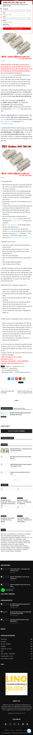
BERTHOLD (17, 535)
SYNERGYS (25, 549)
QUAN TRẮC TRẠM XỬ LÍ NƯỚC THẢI (22, 372)
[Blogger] (5, 724)
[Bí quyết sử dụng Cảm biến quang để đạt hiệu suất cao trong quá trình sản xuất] (5, 459)
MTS (13, 544)
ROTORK (3, 549)
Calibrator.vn (4, 368)
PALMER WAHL (18, 546)
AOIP (23, 534)
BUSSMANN (17, 537)
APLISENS (28, 534)
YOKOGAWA (17, 551)
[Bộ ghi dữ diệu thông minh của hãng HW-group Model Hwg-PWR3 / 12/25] (5, 614)
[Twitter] (23, 724)
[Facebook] (10, 724)
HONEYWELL (4, 542)
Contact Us (26, 730)
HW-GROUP (3, 416)
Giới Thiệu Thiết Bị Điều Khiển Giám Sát (10, 370)
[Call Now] (3, 590)
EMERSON (19, 539)
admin (16, 400)
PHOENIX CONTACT (10, 547)
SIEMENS (19, 549)
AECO (5, 534)
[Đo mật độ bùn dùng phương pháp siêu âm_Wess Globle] (5, 606)
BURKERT (11, 537)
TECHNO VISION (9, 551)
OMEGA (12, 546)
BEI (12, 535)
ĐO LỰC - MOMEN (6, 644)
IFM (16, 542)
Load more (16, 480)
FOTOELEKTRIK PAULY (7, 541)
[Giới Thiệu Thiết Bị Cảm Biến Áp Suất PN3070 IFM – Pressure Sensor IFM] (5, 622)
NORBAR (21, 544)
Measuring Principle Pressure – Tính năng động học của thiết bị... (24, 502)
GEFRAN (16, 541)
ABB (2, 534)
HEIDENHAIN (26, 541)
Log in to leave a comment (16, 431)
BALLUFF (3, 535)
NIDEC (17, 544)
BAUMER (8, 535)
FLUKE (24, 539)
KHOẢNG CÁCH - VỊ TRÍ (7, 656)
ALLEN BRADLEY (11, 534)
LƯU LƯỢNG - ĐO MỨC (7, 658)
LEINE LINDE (27, 542)
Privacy (12, 730)
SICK (14, 549)
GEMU (20, 541)
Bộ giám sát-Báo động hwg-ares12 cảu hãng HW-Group (24, 392)
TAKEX (2, 551)
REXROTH (19, 547)
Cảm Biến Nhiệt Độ (13, 368)
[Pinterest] (14, 724)
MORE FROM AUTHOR (19, 408)
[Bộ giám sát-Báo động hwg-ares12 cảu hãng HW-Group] (5, 414)
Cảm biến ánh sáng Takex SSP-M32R (7, 392)
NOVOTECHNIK (5, 546)
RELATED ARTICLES (7, 408)
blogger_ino (8, 366)
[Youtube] (27, 724)
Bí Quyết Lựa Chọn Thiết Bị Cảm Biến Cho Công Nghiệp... (7, 520)
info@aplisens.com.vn (19, 713)
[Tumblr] (18, 724)
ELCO (13, 539)
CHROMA (23, 537)
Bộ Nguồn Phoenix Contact (19, 366)
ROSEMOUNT (26, 547)
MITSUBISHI (4, 544)
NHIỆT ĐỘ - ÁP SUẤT (6, 649)
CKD (28, 537)
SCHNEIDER (9, 549)
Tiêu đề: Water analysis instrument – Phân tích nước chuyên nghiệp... (24, 520)
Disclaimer (6, 730)
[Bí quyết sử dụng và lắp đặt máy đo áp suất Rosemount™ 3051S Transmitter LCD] (5, 474)
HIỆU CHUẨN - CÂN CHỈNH (8, 653)
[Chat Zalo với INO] (29, 731)
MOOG (9, 544)
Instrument (3, 498)
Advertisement (18, 730)
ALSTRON (19, 534)
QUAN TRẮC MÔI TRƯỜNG (7, 372)
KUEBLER (20, 542)
